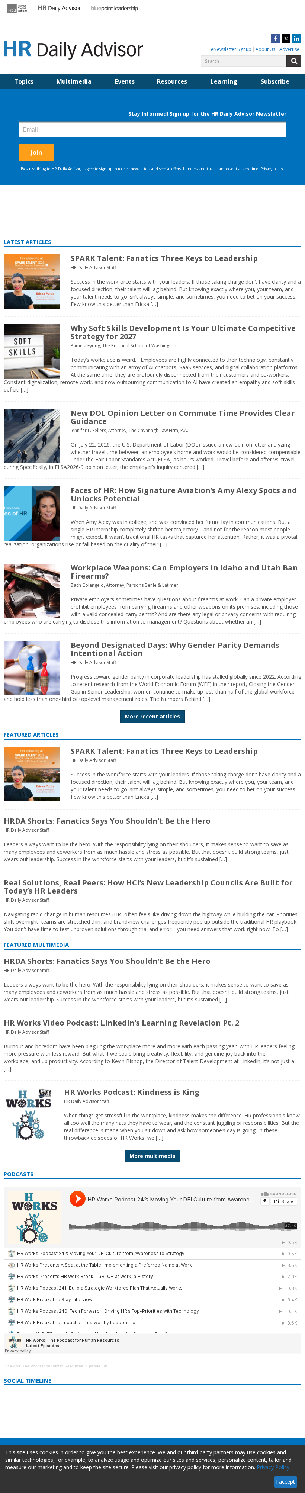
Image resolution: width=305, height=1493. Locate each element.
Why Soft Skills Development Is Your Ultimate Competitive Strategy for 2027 (183, 332)
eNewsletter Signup (231, 49)
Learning (224, 81)
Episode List (96, 1366)
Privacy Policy (273, 1467)
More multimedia (152, 1155)
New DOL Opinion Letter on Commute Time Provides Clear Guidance (183, 417)
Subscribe (275, 81)
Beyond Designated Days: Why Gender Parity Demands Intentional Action (175, 649)
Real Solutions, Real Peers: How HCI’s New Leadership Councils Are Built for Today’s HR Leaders (148, 887)
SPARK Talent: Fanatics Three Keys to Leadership (164, 258)
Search (293, 61)
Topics (23, 81)
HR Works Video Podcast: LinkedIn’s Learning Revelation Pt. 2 (121, 1023)
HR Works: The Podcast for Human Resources (43, 1366)
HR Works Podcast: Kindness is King (131, 1092)
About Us (265, 49)
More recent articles (152, 716)
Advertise (289, 49)
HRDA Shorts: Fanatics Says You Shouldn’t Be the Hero (107, 821)
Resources (172, 81)
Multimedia (74, 81)
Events (125, 81)
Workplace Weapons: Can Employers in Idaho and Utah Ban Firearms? (184, 572)
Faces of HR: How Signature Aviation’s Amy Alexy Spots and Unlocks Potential (184, 494)
